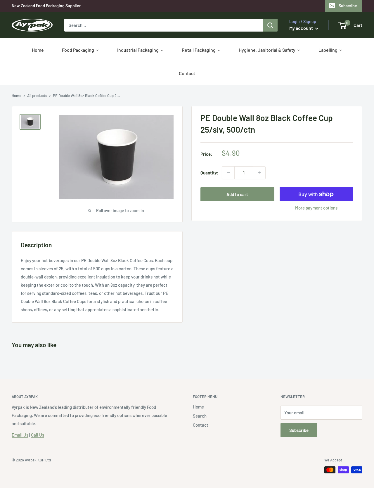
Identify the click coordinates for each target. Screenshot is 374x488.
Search (200, 415)
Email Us (20, 434)
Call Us (37, 434)
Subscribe (348, 5)
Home (16, 95)
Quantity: (209, 172)
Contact (200, 425)
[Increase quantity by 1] (259, 173)
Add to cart (237, 194)
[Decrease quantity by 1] (228, 173)
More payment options (316, 207)
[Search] (270, 25)
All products (37, 95)
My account (301, 28)
